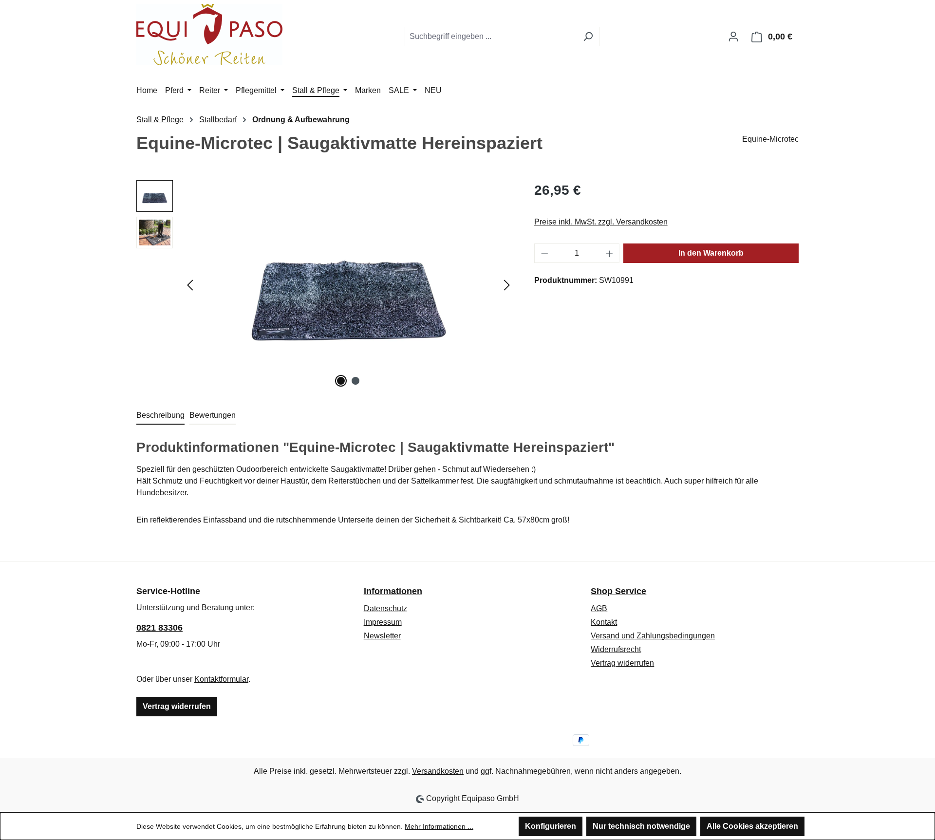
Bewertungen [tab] (212, 415)
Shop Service (618, 591)
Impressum (383, 622)
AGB (599, 608)
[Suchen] (588, 36)
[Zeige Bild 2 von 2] (355, 381)
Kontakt (604, 622)
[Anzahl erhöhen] (609, 253)
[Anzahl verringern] (544, 253)
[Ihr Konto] (733, 36)
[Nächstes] (507, 285)
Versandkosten (438, 771)
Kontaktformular (221, 679)
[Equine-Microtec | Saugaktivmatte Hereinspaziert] (348, 285)
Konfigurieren (550, 826)
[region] (325, 285)
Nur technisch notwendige (641, 826)
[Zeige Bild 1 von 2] (341, 381)
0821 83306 (159, 628)
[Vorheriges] (190, 285)
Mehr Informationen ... (439, 826)
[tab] (160, 416)
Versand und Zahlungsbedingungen (653, 636)
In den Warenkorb (711, 253)
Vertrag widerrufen (177, 706)
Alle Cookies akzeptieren (752, 826)
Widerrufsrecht (616, 649)
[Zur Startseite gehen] (209, 34)
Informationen (393, 591)
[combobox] (491, 36)
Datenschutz (385, 608)
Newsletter (382, 636)
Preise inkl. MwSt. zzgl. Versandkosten (601, 222)
